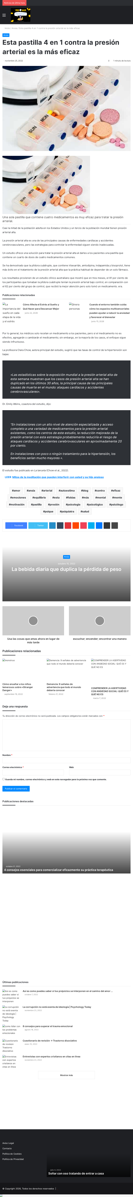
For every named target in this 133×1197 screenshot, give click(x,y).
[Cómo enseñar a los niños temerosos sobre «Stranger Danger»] (22, 670)
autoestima (67, 490)
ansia (31, 490)
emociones (19, 497)
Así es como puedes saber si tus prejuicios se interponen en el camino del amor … (68, 991)
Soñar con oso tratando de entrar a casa (76, 1173)
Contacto (7, 1148)
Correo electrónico (13, 767)
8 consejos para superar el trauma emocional (48, 1026)
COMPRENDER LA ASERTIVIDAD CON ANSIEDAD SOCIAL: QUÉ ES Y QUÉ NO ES (110, 691)
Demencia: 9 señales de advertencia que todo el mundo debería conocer (64, 687)
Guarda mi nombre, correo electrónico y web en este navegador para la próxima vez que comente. (56, 779)
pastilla (37, 504)
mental (101, 497)
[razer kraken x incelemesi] (66, 1195)
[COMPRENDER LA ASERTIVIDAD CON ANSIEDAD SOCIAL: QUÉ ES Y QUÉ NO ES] (111, 672)
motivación (17, 504)
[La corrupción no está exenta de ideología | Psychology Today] (11, 1013)
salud (85, 511)
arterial (47, 490)
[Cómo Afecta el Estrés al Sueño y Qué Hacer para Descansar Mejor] (11, 313)
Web (71, 767)
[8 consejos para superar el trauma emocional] (11, 1031)
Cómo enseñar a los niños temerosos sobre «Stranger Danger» (17, 687)
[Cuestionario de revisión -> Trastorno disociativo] (11, 1046)
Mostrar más (66, 1075)
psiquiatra (67, 511)
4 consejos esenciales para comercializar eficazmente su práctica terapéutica (58, 870)
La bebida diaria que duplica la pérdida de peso (66, 569)
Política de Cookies (12, 1153)
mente (118, 497)
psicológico (95, 504)
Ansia (14, 28)
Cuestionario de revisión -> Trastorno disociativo (50, 1040)
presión (54, 504)
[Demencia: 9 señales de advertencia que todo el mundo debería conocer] (66, 670)
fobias (71, 497)
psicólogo (117, 504)
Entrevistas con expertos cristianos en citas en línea (51, 1056)
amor (17, 490)
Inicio (7, 28)
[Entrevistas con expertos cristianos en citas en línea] (11, 1062)
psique (49, 511)
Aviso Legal (8, 1143)
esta (57, 497)
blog (85, 490)
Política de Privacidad (13, 1159)
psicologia (73, 504)
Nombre (7, 755)
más (86, 497)
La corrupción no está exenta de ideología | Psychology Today (57, 1007)
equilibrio (40, 497)
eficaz (116, 490)
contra (100, 490)
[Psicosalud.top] (20, 15)
